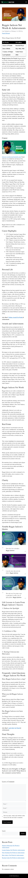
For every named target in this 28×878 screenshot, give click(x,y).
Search (4, 831)
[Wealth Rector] (7, 2)
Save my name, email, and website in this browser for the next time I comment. (14, 816)
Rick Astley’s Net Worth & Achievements (13, 855)
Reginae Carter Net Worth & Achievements (13, 858)
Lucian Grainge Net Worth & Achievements (13, 850)
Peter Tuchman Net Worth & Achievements (13, 852)
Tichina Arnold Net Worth (15, 317)
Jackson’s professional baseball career (11, 157)
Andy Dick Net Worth (14, 728)
